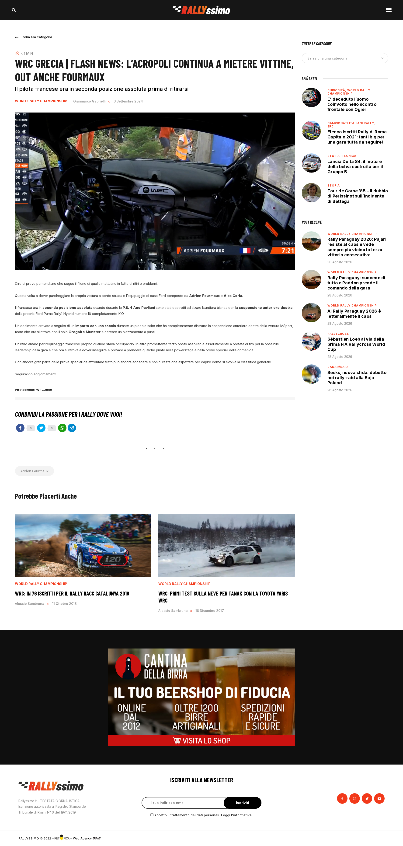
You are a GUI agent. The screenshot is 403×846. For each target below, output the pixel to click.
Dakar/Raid (337, 367)
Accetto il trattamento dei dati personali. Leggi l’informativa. (203, 815)
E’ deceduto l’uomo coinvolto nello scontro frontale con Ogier (351, 104)
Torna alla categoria (36, 37)
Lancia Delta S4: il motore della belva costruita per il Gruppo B (355, 166)
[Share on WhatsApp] (62, 428)
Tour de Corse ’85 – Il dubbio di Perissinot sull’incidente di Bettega (357, 196)
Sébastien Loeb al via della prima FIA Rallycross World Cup (356, 344)
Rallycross (338, 333)
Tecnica (349, 156)
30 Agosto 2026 (339, 262)
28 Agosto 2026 (339, 295)
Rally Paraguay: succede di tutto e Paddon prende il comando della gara (356, 282)
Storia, (334, 156)
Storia (333, 185)
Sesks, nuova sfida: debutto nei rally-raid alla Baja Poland (356, 377)
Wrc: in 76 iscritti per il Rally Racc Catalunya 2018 (72, 593)
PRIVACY (378, 838)
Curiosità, (337, 90)
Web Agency (83, 838)
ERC (330, 126)
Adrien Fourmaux (35, 471)
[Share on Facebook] (20, 428)
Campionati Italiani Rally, (351, 123)
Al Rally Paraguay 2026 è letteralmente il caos (354, 314)
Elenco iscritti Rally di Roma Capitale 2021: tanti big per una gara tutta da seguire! (357, 137)
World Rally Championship (41, 101)
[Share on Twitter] (41, 428)
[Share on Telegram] (72, 428)
